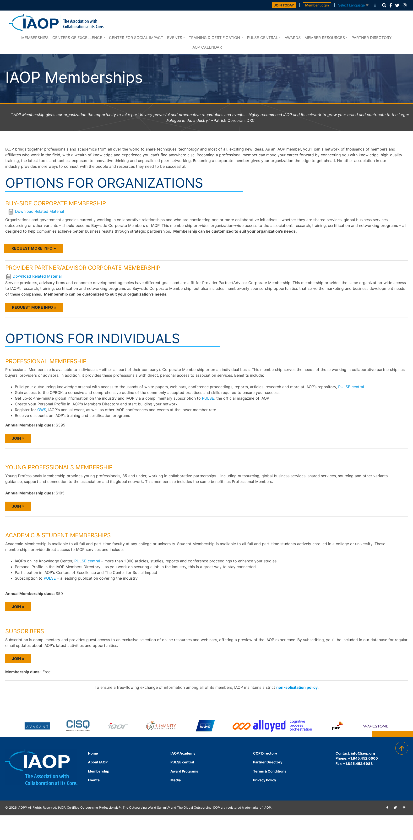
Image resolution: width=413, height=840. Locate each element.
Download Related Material (39, 211)
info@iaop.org (363, 753)
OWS (41, 409)
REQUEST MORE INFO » (33, 248)
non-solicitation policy (297, 687)
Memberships (35, 37)
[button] (384, 5)
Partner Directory (372, 37)
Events (174, 37)
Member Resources (324, 37)
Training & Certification (214, 37)
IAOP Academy (182, 753)
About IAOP (98, 762)
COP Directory (265, 753)
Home (93, 753)
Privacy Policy (264, 780)
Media (175, 780)
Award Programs (184, 771)
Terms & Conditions (269, 771)
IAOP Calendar (206, 47)
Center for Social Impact (136, 37)
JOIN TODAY (284, 5)
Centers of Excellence (77, 37)
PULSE (208, 398)
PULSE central (262, 37)
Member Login (317, 5)
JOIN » (18, 438)
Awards (293, 37)
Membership (98, 771)
